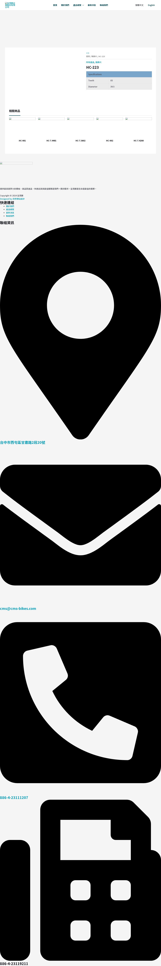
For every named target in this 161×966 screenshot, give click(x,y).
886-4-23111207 (14, 797)
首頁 (55, 5)
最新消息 (92, 5)
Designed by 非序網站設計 (12, 198)
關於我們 (65, 5)
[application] (82, 5)
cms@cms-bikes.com (18, 608)
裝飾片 (94, 56)
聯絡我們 (104, 5)
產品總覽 (77, 5)
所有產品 (90, 62)
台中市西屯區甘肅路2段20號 (22, 442)
